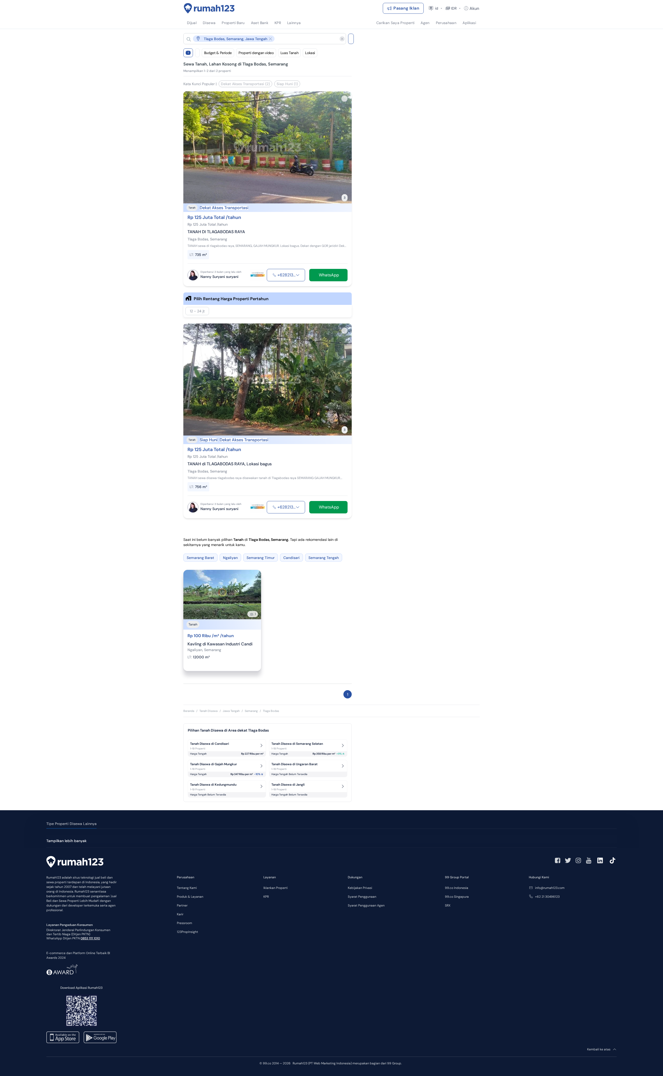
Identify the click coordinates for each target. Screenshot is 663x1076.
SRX (447, 905)
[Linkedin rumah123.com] (600, 860)
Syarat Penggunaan (362, 897)
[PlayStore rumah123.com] (100, 1037)
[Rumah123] (209, 8)
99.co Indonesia (456, 888)
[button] (260, 38)
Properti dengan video (256, 52)
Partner (182, 905)
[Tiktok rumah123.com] (612, 860)
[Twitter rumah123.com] (568, 860)
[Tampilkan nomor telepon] (298, 275)
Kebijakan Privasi (360, 888)
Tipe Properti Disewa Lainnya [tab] (71, 823)
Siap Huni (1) (287, 84)
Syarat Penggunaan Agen (366, 905)
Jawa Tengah (231, 711)
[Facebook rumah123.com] (557, 860)
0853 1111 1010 (90, 938)
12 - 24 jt (197, 311)
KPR (266, 897)
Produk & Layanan (190, 897)
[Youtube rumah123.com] (589, 860)
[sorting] (197, 52)
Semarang (251, 711)
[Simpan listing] (344, 98)
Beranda (188, 711)
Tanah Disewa (208, 711)
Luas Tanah (289, 52)
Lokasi (310, 52)
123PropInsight (187, 932)
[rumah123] (74, 862)
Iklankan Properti (275, 888)
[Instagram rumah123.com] (578, 860)
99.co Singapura (457, 897)
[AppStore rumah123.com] (62, 1037)
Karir (180, 914)
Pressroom (184, 923)
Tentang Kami (187, 888)
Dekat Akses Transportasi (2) (245, 84)
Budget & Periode (218, 52)
